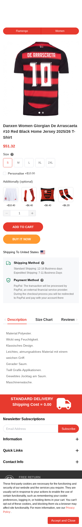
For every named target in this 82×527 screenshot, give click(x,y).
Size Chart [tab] (43, 319)
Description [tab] (17, 319)
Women (60, 31)
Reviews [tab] (68, 319)
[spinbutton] (19, 213)
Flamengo (22, 31)
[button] (6, 213)
